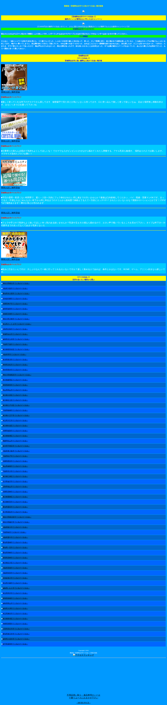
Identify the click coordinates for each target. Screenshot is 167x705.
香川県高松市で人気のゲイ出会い (15, 512)
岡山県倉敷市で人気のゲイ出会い (15, 466)
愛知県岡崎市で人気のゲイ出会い (15, 553)
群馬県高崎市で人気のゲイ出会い (15, 558)
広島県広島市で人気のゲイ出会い (15, 329)
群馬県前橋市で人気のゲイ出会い (15, 598)
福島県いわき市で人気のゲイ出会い (16, 588)
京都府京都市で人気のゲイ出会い (15, 314)
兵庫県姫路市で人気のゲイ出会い (15, 431)
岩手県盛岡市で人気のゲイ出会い (15, 644)
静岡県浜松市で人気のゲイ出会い (15, 365)
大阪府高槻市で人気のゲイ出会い (15, 568)
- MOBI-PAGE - (84, 703)
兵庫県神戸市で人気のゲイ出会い (15, 304)
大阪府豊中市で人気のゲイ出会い (15, 537)
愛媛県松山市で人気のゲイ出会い (15, 441)
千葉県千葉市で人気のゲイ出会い (15, 344)
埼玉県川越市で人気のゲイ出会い (15, 583)
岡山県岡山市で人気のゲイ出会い (15, 390)
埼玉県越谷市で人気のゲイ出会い (15, 613)
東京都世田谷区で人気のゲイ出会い (16, 349)
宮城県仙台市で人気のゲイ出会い (15, 334)
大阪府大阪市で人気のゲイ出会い (15, 288)
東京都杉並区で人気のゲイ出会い (15, 426)
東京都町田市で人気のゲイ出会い (15, 502)
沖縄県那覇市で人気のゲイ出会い (15, 624)
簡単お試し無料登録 (10, 188)
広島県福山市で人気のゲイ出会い (15, 486)
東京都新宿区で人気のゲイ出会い (15, 619)
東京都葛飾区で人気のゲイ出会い (15, 497)
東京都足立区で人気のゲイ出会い (15, 400)
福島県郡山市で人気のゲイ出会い (15, 603)
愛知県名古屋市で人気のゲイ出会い (16, 293)
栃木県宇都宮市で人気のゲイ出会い (16, 446)
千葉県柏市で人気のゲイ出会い (14, 532)
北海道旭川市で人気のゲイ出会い (15, 578)
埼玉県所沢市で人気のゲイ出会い (15, 593)
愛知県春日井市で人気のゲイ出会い (16, 634)
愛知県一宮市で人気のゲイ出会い (15, 547)
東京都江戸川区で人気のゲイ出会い (16, 405)
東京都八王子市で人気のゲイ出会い (16, 415)
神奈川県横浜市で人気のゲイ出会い (16, 283)
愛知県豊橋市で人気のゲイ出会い (15, 542)
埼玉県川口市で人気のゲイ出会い (15, 420)
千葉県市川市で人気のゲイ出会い (15, 471)
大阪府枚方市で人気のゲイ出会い (15, 527)
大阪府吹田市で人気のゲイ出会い (15, 573)
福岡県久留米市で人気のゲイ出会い (16, 639)
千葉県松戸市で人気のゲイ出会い (15, 456)
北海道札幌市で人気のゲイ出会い (15, 299)
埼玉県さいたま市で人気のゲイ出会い (16, 324)
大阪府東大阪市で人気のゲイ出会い (16, 451)
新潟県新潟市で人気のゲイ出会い (15, 360)
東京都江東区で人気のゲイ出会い (15, 476)
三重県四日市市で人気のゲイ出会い (16, 629)
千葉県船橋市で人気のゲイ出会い (15, 410)
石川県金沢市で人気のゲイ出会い (15, 481)
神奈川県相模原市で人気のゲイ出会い (16, 375)
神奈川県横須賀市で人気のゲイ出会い (16, 517)
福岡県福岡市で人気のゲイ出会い (15, 309)
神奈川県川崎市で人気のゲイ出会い (16, 319)
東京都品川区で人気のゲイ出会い (15, 563)
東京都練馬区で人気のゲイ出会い (15, 380)
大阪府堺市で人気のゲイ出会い (14, 354)
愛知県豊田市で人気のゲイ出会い (15, 507)
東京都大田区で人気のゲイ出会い (15, 395)
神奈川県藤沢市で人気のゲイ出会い (16, 522)
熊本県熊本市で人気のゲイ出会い (15, 370)
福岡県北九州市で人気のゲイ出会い (16, 339)
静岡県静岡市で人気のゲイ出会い (15, 385)
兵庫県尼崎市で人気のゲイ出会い (15, 492)
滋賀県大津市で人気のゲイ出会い (15, 608)
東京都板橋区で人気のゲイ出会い (15, 436)
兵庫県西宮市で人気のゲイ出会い (15, 461)
